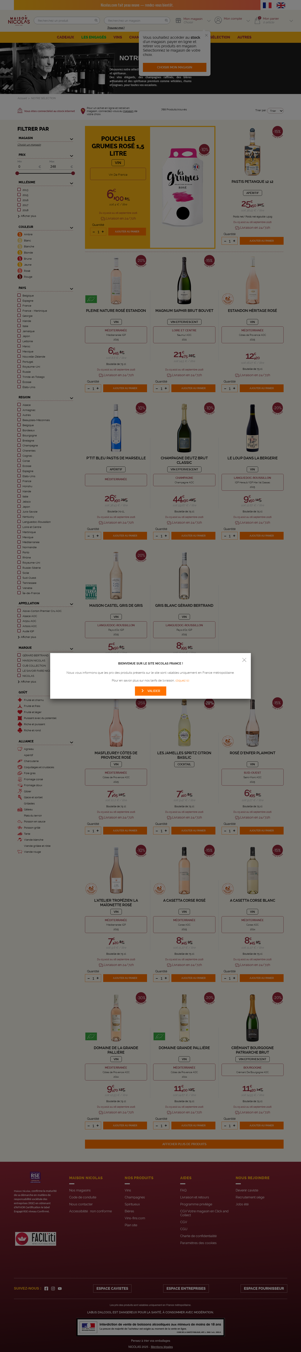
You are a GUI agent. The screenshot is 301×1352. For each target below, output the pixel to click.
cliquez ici (182, 680)
